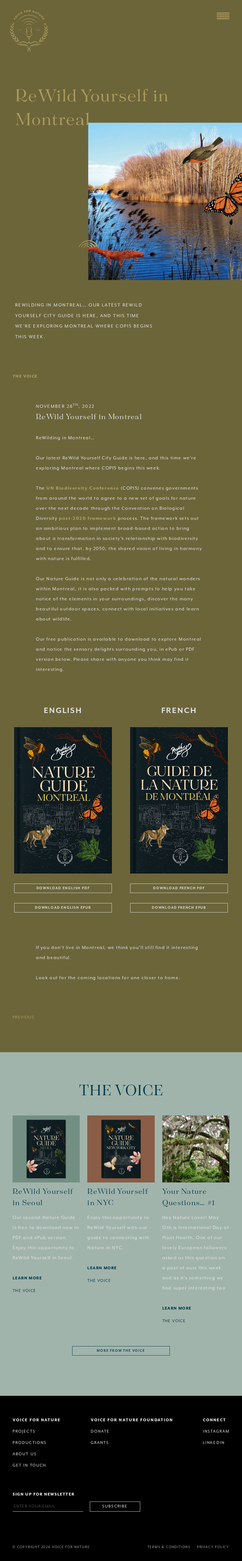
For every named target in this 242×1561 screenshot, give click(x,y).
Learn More (27, 1278)
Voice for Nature (37, 1420)
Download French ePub (179, 908)
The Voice (25, 376)
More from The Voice (121, 1351)
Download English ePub (63, 908)
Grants (100, 1442)
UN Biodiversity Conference (82, 488)
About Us (25, 1454)
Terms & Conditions (169, 1547)
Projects (24, 1431)
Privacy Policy (213, 1547)
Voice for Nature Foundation (132, 1420)
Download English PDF (63, 888)
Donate (100, 1431)
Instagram (216, 1431)
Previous (23, 1017)
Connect (214, 1420)
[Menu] (223, 16)
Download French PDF (179, 888)
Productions (30, 1442)
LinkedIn (214, 1442)
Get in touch (29, 1465)
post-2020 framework (87, 518)
